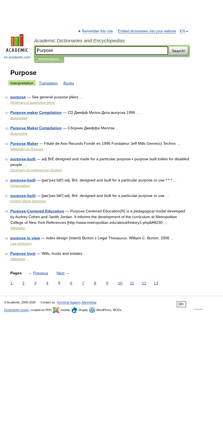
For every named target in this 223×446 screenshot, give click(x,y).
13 (156, 283)
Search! (178, 51)
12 (144, 283)
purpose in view (25, 238)
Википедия (18, 118)
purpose (18, 97)
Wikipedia (17, 228)
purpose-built (23, 159)
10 (120, 283)
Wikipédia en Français (26, 149)
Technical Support (68, 302)
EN (182, 31)
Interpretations (48, 59)
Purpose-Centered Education (37, 211)
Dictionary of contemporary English (36, 170)
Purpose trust (23, 253)
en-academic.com (17, 57)
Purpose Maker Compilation (36, 128)
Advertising (89, 302)
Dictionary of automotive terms (32, 103)
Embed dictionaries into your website (147, 31)
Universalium (20, 186)
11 (132, 283)
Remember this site (98, 31)
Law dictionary (21, 244)
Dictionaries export (16, 310)
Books (68, 83)
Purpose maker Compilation (36, 112)
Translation (48, 83)
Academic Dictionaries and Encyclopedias (79, 40)
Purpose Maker (24, 143)
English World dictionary (28, 201)
